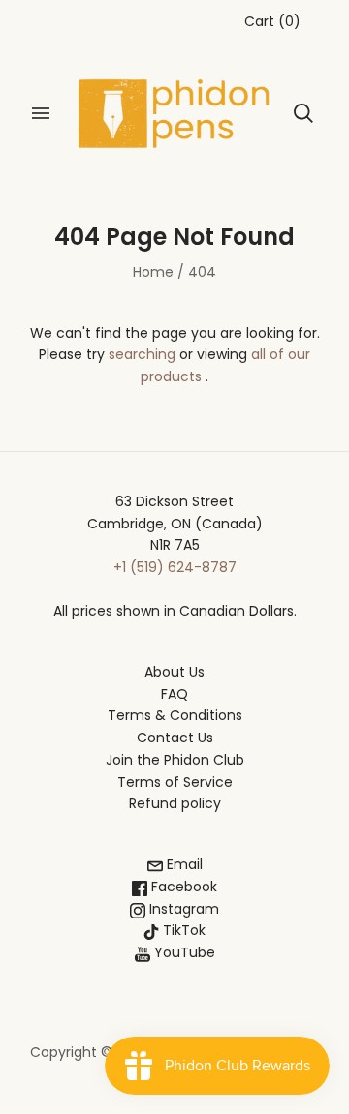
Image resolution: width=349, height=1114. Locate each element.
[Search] (303, 113)
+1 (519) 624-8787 (175, 567)
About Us (174, 671)
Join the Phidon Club (175, 759)
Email (183, 864)
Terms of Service (175, 782)
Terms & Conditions (175, 715)
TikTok (182, 930)
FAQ (174, 694)
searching (142, 354)
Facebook (182, 886)
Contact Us (175, 737)
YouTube (182, 952)
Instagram (182, 908)
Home (153, 272)
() (272, 21)
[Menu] (40, 113)
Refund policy (175, 803)
